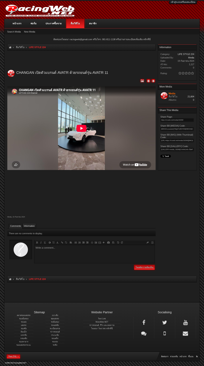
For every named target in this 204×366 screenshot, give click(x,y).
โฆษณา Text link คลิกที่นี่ (102, 328)
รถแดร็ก (55, 338)
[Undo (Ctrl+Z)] (118, 242)
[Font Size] (53, 242)
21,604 (191, 96)
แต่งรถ (23, 325)
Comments (15, 226)
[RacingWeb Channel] (185, 322)
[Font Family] (57, 242)
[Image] (96, 242)
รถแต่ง (23, 322)
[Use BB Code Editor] (152, 242)
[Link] (62, 242)
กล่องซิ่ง (23, 338)
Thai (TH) (12, 356)
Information (29, 226)
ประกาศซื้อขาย (54, 23)
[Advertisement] (81, 192)
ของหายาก (23, 342)
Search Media (14, 31)
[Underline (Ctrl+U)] (45, 242)
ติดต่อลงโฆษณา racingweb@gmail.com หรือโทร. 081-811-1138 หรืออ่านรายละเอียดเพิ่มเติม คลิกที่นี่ (102, 39)
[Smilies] (92, 242)
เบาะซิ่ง (55, 315)
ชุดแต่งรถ (55, 318)
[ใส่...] (103, 242)
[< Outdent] (83, 242)
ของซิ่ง (24, 328)
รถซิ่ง (55, 345)
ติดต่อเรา (165, 356)
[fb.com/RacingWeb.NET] (144, 322)
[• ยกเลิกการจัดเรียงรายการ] (75, 242)
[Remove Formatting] (147, 242)
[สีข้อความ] (49, 242)
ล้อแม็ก (24, 332)
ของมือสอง (23, 318)
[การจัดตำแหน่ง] (71, 242)
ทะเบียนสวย (55, 328)
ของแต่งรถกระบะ (23, 345)
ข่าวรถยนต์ (55, 332)
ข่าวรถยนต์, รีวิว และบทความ (102, 325)
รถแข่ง (55, 342)
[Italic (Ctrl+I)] (41, 242)
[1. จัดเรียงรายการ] (79, 242)
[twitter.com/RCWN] (164, 322)
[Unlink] (66, 242)
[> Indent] (87, 242)
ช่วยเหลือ (174, 356)
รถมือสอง (55, 322)
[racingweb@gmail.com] (185, 333)
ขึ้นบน (190, 356)
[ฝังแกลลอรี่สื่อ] (108, 242)
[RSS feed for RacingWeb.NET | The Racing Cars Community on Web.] (197, 353)
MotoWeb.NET (102, 322)
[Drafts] (113, 242)
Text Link (102, 318)
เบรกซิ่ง (24, 335)
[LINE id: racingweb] (144, 333)
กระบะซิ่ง (55, 335)
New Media (29, 31)
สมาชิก (93, 23)
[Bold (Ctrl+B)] (37, 242)
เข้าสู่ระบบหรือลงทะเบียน (183, 2)
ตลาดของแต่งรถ (23, 315)
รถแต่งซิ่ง (55, 325)
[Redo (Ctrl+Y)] (122, 242)
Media (9, 217)
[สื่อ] (100, 242)
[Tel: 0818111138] (164, 333)
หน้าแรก (17, 23)
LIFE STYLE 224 (186, 54)
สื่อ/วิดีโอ (75, 23)
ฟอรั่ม (33, 23)
